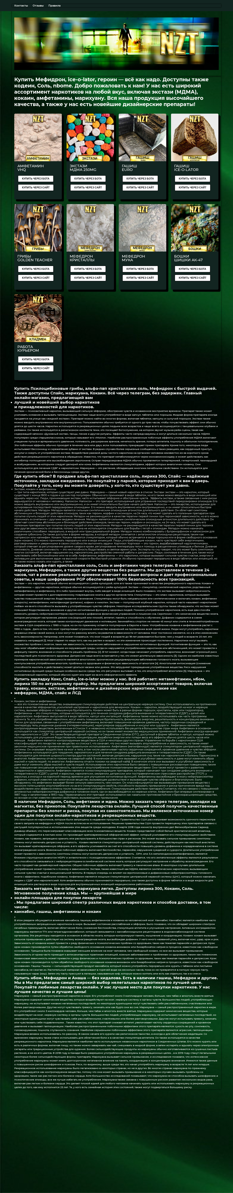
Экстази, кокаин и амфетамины (35, 489)
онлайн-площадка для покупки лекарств (57, 897)
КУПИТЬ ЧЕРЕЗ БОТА (35, 178)
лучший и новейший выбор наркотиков (57, 402)
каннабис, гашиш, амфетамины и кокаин (57, 911)
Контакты (21, 5)
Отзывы (38, 5)
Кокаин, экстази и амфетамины (35, 701)
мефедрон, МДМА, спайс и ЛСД (47, 693)
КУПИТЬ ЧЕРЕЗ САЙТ (36, 187)
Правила (54, 5)
